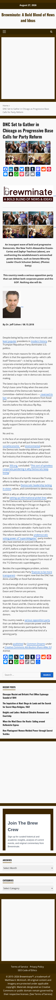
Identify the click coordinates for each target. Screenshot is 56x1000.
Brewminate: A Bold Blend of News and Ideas (28, 17)
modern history (39, 341)
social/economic (11, 446)
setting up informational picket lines (28, 497)
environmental (32, 446)
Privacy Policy (37, 966)
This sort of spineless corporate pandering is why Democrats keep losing (28, 469)
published (18, 643)
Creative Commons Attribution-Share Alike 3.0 (27, 647)
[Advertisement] (28, 68)
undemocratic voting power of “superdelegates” (25, 536)
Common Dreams (36, 643)
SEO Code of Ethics (27, 970)
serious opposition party (37, 620)
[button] (4, 31)
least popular (9, 341)
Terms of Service (19, 966)
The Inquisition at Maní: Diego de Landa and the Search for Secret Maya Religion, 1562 (27, 705)
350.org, (14, 465)
